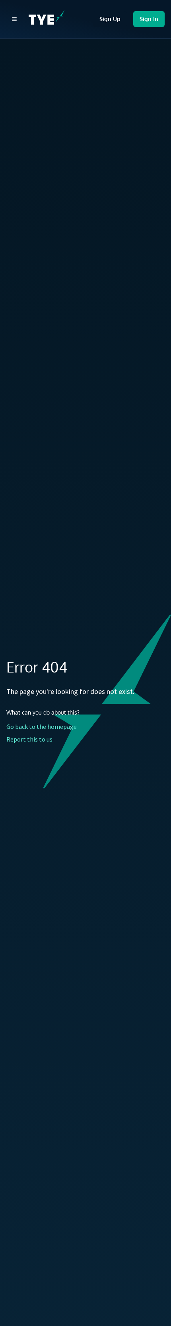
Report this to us (29, 739)
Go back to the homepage (41, 726)
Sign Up (109, 18)
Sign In (149, 18)
